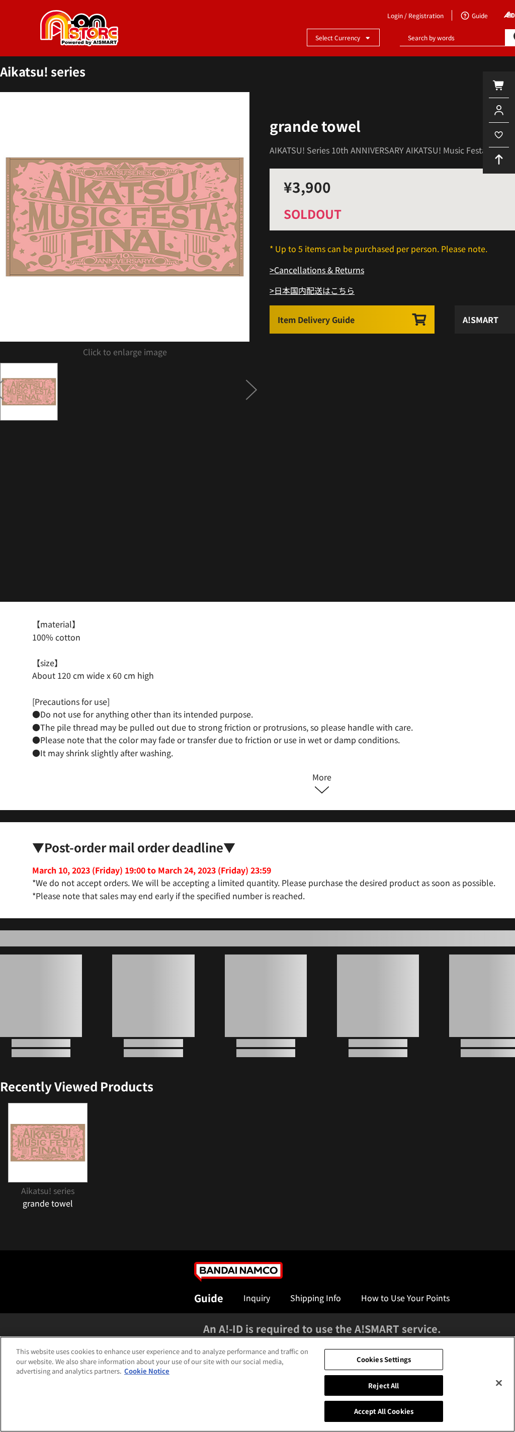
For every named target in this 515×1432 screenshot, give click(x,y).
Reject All (383, 1385)
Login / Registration (415, 15)
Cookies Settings (384, 1359)
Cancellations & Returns (319, 270)
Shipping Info (315, 1298)
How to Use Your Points (405, 1298)
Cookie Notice (146, 1371)
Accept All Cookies (383, 1411)
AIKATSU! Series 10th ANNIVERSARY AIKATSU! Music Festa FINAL (390, 150)
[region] (257, 1384)
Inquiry (256, 1298)
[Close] (499, 1383)
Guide (208, 1298)
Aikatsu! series (42, 71)
